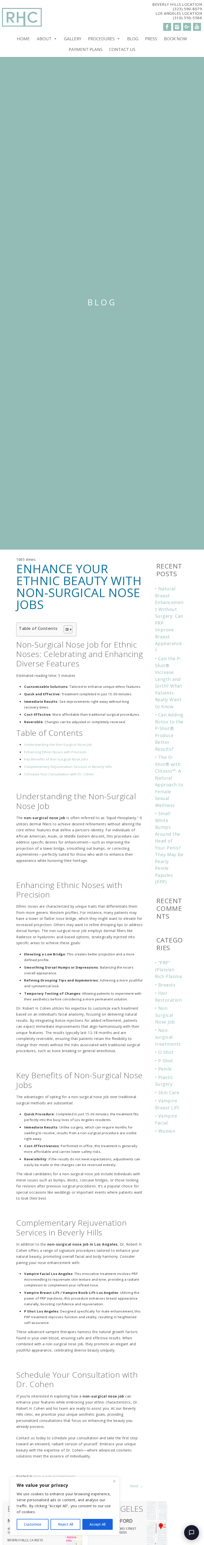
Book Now (175, 39)
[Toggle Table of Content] (65, 629)
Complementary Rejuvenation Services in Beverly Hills (68, 766)
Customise (32, 1524)
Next (136, 1486)
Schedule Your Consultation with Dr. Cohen (59, 774)
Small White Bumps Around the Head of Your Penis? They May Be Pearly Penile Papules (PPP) (169, 847)
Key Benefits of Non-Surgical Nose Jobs (56, 759)
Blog (132, 39)
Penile (165, 1069)
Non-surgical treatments (55, 1476)
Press (151, 39)
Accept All (97, 1524)
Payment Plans (85, 49)
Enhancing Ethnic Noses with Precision (55, 752)
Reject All (65, 1524)
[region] (64, 1506)
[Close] (114, 1481)
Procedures (101, 39)
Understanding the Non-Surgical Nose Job (58, 744)
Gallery (72, 39)
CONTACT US (122, 49)
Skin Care (168, 1092)
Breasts (167, 985)
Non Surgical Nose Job (165, 1015)
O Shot (166, 1052)
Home (23, 39)
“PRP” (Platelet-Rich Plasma (168, 969)
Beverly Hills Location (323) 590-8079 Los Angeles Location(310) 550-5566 (177, 11)
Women (166, 1131)
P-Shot (165, 1061)
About (44, 39)
